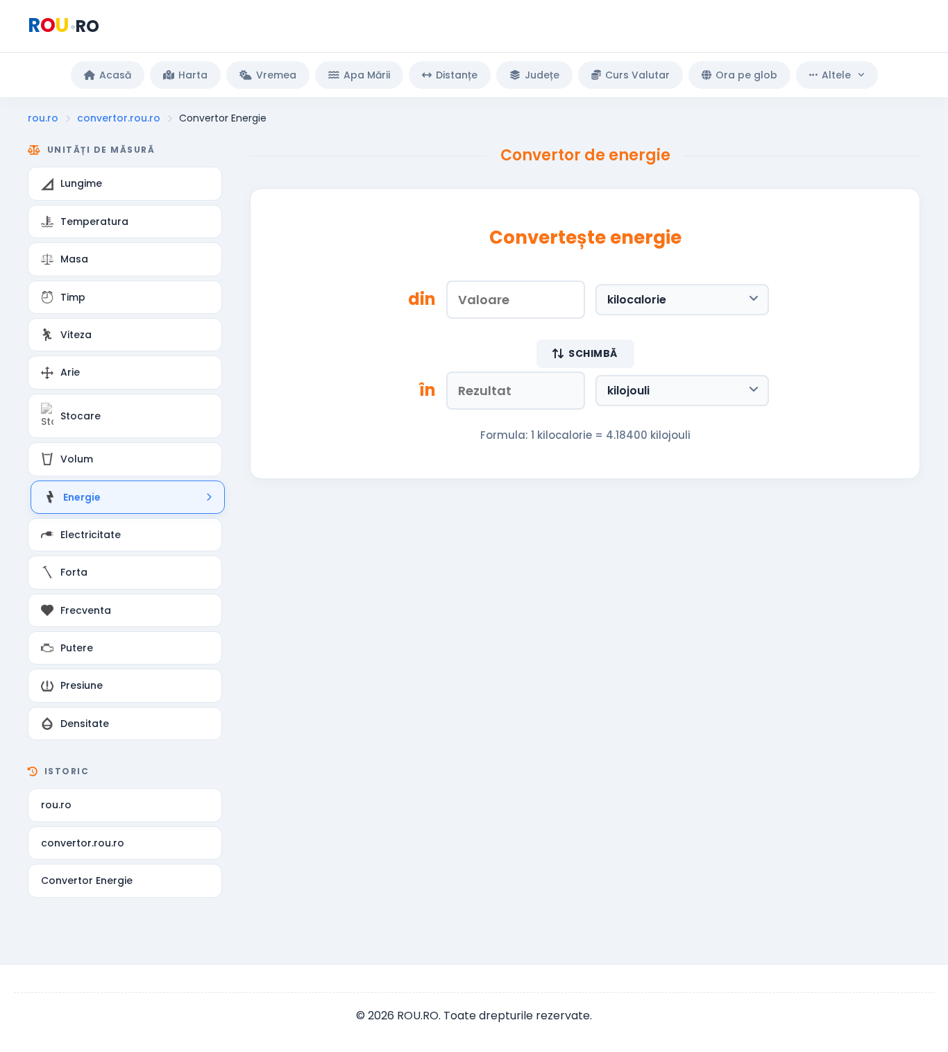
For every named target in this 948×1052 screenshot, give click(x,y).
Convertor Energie (87, 880)
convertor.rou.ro (118, 118)
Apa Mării (367, 75)
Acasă (115, 75)
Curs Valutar (637, 75)
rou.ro (43, 118)
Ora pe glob (746, 75)
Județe (542, 75)
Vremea (276, 75)
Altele (836, 75)
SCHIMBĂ (593, 353)
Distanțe (456, 75)
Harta (193, 75)
